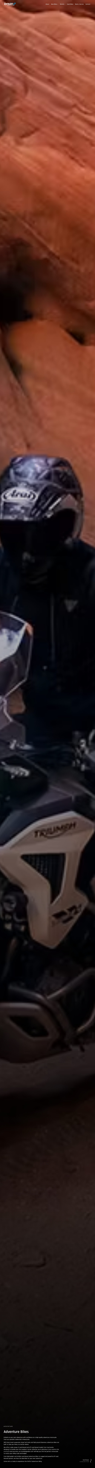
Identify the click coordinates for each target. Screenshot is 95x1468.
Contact (88, 4)
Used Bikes (70, 4)
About (47, 4)
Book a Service (79, 4)
